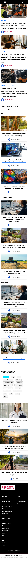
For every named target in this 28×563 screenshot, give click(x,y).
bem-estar (6, 377)
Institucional (19, 499)
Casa (19, 377)
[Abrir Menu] (4, 2)
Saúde (17, 393)
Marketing (18, 388)
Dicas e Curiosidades (8, 379)
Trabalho (5, 396)
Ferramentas (19, 382)
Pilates (3, 538)
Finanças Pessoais (7, 385)
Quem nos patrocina (21, 501)
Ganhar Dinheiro (19, 385)
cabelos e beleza (6, 501)
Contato (19, 503)
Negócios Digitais (17, 390)
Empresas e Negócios (8, 382)
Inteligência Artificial (8, 388)
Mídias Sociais (7, 390)
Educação (18, 379)
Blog (13, 377)
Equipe (18, 496)
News (5, 393)
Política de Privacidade (10, 555)
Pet (11, 393)
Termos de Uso (19, 555)
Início (3, 521)
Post (3, 540)
